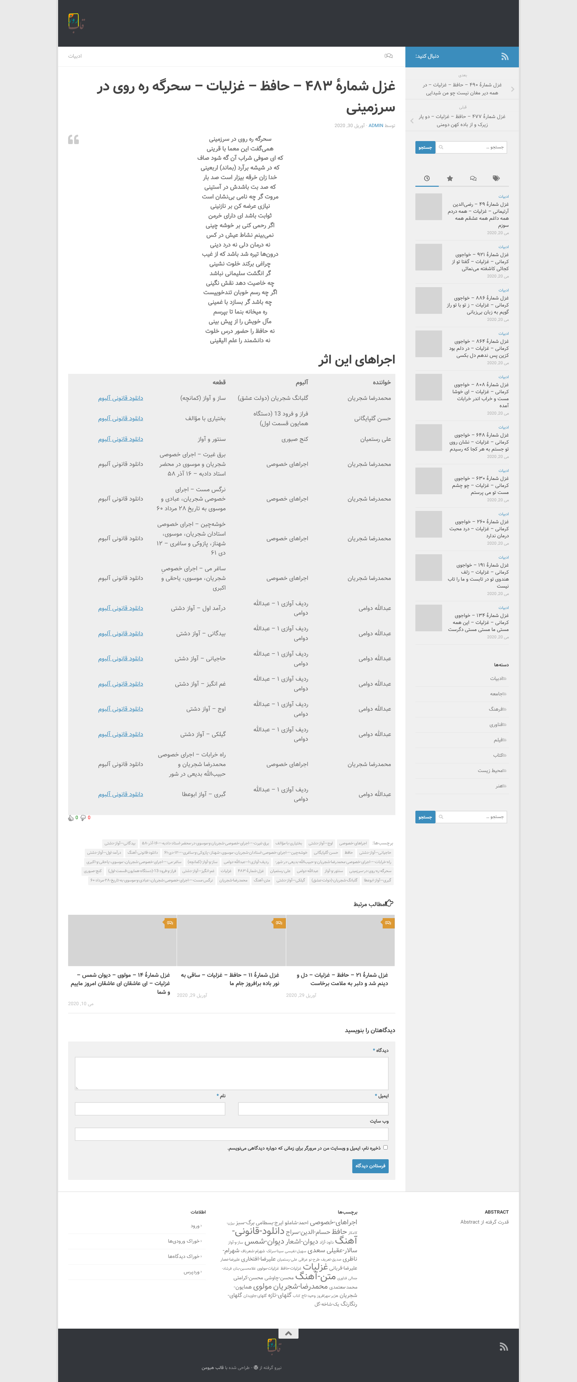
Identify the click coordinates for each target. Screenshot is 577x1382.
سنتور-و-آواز (334, 871)
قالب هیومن (213, 1367)
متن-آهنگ (262, 880)
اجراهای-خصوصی (353, 843)
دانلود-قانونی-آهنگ (143, 853)
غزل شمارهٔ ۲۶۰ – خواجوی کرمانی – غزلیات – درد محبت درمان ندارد (479, 529)
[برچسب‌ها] (497, 179)
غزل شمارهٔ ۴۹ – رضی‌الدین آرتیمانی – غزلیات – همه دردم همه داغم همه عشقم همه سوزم (478, 215)
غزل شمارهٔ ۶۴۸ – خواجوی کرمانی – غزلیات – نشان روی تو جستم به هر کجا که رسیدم (479, 442)
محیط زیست (490, 771)
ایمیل (382, 1096)
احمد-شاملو (297, 1223)
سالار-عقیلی (342, 1251)
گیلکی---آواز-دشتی (290, 880)
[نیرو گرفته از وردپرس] (256, 1367)
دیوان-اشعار (301, 1242)
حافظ (349, 853)
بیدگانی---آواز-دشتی (120, 843)
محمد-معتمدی (343, 1287)
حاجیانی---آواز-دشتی (375, 853)
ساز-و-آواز (235, 1243)
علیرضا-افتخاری (258, 1259)
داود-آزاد (327, 1242)
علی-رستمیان (280, 871)
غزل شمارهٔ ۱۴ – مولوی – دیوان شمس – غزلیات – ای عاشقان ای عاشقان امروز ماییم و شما (120, 984)
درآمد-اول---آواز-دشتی (104, 853)
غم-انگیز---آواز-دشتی (198, 871)
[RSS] (505, 56)
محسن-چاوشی (279, 1278)
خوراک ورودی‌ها (184, 1241)
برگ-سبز (245, 1223)
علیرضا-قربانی (343, 1268)
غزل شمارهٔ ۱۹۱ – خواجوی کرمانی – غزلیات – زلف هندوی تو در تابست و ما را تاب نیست (478, 576)
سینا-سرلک (274, 1251)
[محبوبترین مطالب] (450, 179)
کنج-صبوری (93, 871)
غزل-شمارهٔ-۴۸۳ (251, 871)
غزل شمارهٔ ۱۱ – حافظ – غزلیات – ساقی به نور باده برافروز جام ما (230, 979)
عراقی (303, 1260)
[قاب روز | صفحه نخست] (76, 23)
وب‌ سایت (379, 1121)
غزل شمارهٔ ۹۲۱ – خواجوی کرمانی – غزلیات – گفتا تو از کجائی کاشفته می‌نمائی (480, 262)
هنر (499, 786)
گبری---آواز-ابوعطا (377, 880)
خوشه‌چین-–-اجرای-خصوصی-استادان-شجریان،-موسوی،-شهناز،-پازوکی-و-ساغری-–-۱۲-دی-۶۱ (236, 853)
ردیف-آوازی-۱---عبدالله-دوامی (246, 862)
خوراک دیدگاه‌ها (184, 1257)
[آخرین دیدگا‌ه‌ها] (474, 179)
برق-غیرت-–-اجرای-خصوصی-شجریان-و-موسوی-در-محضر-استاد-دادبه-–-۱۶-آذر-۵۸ (205, 843)
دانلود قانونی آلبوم (120, 398)
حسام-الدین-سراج (308, 1232)
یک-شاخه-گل (327, 1304)
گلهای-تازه (280, 1295)
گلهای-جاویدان (255, 1296)
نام (221, 1096)
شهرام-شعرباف (253, 1251)
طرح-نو (314, 1260)
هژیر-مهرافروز (327, 1296)
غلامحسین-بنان (244, 1269)
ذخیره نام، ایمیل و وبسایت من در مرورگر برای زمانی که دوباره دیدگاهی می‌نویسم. (304, 1148)
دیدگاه (381, 1051)
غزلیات (226, 871)
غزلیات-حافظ (291, 1268)
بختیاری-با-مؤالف (288, 843)
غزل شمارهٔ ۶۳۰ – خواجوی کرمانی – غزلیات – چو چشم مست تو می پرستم (480, 486)
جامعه (496, 694)
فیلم (498, 740)
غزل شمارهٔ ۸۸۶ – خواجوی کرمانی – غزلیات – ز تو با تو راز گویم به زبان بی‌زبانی (478, 305)
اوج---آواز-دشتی (321, 843)
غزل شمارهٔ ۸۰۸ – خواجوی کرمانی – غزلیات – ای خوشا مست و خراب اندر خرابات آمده (480, 395)
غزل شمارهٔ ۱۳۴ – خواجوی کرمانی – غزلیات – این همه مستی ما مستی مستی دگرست (478, 623)
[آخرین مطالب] (427, 179)
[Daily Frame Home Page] (494, 56)
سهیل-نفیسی (295, 1251)
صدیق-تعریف (331, 1260)
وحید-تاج (309, 1296)
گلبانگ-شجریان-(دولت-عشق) (335, 880)
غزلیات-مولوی (268, 1268)
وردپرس (192, 1272)
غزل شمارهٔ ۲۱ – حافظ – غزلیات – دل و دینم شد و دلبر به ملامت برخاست (342, 979)
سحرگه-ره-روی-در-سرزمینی (370, 871)
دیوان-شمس (264, 1242)
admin (376, 126)
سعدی (316, 1250)
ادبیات (75, 56)
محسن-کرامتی (248, 1278)
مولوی (262, 1287)
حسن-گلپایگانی (326, 853)
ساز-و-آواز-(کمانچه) (202, 862)
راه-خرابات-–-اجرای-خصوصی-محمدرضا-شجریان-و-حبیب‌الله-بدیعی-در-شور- (333, 862)
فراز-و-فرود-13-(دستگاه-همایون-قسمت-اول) (142, 871)
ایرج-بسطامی (269, 1223)
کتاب (498, 755)
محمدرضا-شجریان (233, 880)
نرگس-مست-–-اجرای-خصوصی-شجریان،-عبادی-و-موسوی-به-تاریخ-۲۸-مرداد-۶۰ (151, 880)
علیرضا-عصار (230, 1259)
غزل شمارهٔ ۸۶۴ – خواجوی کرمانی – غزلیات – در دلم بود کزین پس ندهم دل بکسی (479, 349)
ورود (195, 1226)
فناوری (496, 725)
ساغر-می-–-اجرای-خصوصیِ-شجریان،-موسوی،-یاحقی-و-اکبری (133, 862)
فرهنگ (496, 709)
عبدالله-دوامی (307, 871)
